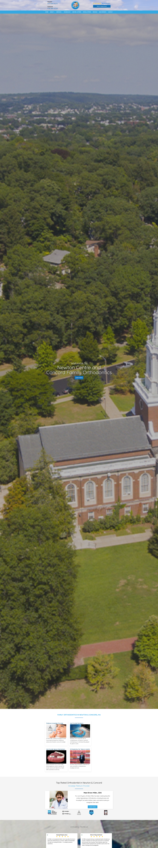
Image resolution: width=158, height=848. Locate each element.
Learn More (79, 377)
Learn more (92, 807)
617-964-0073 (52, 3)
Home (46, 12)
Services (58, 12)
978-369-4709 (52, 8)
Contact (110, 12)
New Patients (102, 12)
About (52, 12)
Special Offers (87, 12)
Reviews (95, 12)
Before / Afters (77, 12)
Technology (67, 12)
